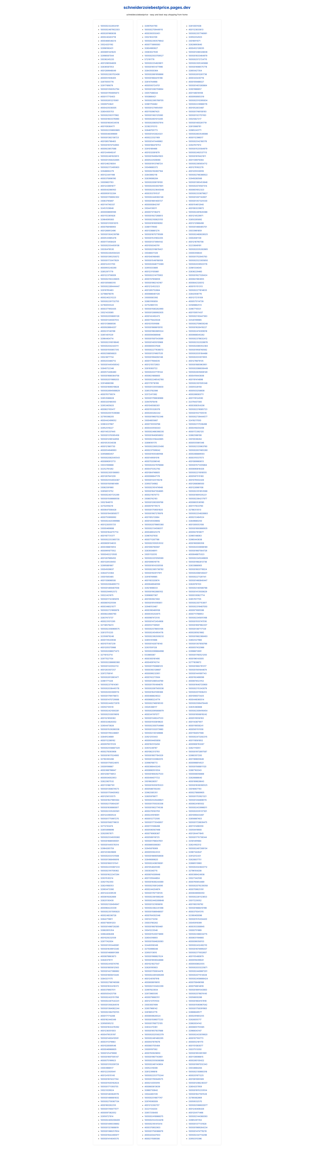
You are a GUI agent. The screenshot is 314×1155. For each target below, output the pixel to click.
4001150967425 (151, 111)
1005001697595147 (109, 1057)
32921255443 (151, 736)
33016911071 (194, 41)
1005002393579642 (154, 41)
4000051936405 (108, 78)
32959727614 (106, 1116)
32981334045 (195, 267)
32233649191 (195, 245)
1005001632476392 (109, 1027)
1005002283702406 (110, 74)
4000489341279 (152, 532)
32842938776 (195, 294)
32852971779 (106, 271)
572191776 (149, 59)
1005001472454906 (153, 621)
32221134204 (150, 1109)
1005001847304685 (153, 491)
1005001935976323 (153, 785)
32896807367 (151, 595)
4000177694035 (152, 361)
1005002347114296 (198, 1135)
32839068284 (151, 178)
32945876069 (151, 848)
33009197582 (150, 1049)
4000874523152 (196, 681)
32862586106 (195, 435)
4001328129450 (108, 562)
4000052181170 (196, 1042)
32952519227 (106, 428)
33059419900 (195, 829)
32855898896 (107, 829)
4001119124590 (196, 398)
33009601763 (106, 182)
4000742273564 (152, 677)
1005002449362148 (153, 197)
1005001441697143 (198, 673)
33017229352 (195, 900)
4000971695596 (196, 610)
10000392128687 (152, 669)
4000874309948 (152, 874)
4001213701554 (151, 1001)
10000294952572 (108, 591)
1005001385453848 (198, 182)
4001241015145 (107, 1075)
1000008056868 (196, 774)
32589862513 (195, 305)
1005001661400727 (153, 201)
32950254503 (195, 37)
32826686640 (195, 777)
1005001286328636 (198, 52)
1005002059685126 (109, 316)
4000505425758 (108, 993)
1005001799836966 (153, 398)
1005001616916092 (153, 223)
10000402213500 (108, 554)
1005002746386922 (198, 174)
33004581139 (195, 238)
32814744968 (150, 81)
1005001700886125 (153, 666)
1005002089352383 (198, 346)
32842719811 (106, 919)
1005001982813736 (198, 562)
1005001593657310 (109, 349)
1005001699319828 (109, 387)
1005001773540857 (153, 822)
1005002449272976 (109, 703)
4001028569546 (108, 1045)
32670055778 (107, 81)
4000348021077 (108, 606)
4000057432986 (196, 647)
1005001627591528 (198, 1094)
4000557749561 (152, 625)
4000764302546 (152, 915)
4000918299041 (196, 960)
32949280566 (195, 178)
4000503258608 (196, 390)
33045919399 (195, 922)
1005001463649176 (109, 1094)
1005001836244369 (153, 882)
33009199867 (106, 766)
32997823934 (151, 989)
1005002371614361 (109, 684)
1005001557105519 (198, 413)
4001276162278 (196, 167)
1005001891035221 (198, 495)
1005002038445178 (109, 688)
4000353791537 (152, 193)
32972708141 (106, 673)
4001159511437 (196, 312)
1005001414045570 (109, 1138)
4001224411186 (107, 174)
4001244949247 (108, 152)
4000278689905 (196, 792)
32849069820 (151, 859)
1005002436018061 (153, 863)
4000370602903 (152, 1127)
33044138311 (150, 208)
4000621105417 (107, 409)
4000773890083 (152, 44)
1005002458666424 (198, 978)
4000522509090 (152, 160)
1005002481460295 (153, 1038)
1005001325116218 (153, 480)
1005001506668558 (109, 498)
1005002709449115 (153, 29)
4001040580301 (152, 405)
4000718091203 (108, 922)
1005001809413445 (109, 975)
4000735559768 (152, 424)
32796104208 (195, 870)
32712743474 (106, 826)
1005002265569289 (154, 975)
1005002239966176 (198, 104)
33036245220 (107, 59)
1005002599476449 (198, 703)
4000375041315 (196, 911)
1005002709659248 (198, 323)
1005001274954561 (153, 107)
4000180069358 (196, 543)
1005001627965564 (109, 800)
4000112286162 (107, 740)
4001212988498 (196, 223)
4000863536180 (196, 502)
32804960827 (151, 48)
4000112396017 (196, 137)
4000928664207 (108, 327)
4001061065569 (196, 1079)
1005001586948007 (153, 911)
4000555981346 (196, 442)
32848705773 (151, 130)
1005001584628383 (153, 941)
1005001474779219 (198, 1131)
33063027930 (151, 52)
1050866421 (150, 96)
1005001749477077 (109, 1109)
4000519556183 (196, 718)
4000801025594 (108, 602)
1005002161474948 (153, 487)
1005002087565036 (154, 688)
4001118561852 (196, 740)
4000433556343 (152, 428)
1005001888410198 (198, 908)
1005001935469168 (153, 454)
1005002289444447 (110, 286)
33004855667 (151, 420)
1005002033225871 (198, 967)
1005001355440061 (109, 945)
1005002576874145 (198, 993)
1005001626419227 (198, 327)
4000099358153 (196, 941)
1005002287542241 (109, 1001)
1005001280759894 (153, 89)
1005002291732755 (109, 301)
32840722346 (107, 368)
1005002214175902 (153, 275)
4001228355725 (108, 524)
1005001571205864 (198, 465)
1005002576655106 (153, 629)
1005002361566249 (153, 897)
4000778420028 (152, 320)
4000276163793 (152, 811)
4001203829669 (108, 852)
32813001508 (195, 26)
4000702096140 (152, 461)
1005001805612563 (109, 967)
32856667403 (195, 818)
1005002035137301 (198, 811)
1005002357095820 (110, 911)
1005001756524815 (109, 762)
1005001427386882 (109, 971)
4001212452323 (152, 286)
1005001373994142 (153, 242)
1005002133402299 (153, 986)
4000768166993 (108, 227)
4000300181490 (152, 658)
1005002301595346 (198, 383)
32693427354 (195, 70)
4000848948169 (152, 584)
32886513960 (195, 863)
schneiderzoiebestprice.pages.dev (157, 7)
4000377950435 (108, 309)
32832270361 (150, 1027)
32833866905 (195, 565)
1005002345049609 (198, 558)
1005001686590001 (109, 841)
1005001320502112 (109, 666)
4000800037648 (152, 346)
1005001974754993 (109, 145)
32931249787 (150, 748)
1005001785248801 (109, 733)
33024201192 (106, 44)
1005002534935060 (110, 837)
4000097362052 (108, 1112)
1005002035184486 (198, 353)
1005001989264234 (198, 1127)
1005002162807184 (153, 171)
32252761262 (106, 469)
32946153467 (150, 606)
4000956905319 (196, 96)
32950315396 (195, 1138)
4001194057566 (196, 733)
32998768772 (151, 762)
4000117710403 (107, 96)
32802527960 (195, 640)
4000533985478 (108, 238)
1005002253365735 (110, 539)
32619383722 (150, 368)
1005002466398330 (154, 431)
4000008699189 (108, 212)
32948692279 (107, 171)
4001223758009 (108, 275)
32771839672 (195, 662)
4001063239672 (196, 208)
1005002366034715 (198, 934)
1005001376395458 (109, 435)
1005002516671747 (153, 1097)
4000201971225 (196, 1075)
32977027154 (106, 658)
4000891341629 (108, 52)
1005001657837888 (153, 1030)
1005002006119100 (153, 182)
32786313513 (195, 509)
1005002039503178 (198, 264)
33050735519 (106, 707)
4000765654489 (196, 882)
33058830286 (195, 997)
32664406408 (107, 934)
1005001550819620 (153, 722)
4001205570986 (108, 647)
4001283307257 (108, 669)
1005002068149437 (198, 573)
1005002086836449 (198, 368)
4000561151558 (196, 729)
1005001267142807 (198, 197)
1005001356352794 (109, 89)
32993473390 (107, 889)
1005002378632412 (198, 338)
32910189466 (150, 148)
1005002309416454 (198, 710)
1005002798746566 (109, 982)
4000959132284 (108, 193)
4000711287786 (151, 539)
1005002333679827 (198, 193)
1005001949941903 (153, 156)
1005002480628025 (198, 234)
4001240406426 (196, 1109)
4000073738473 (152, 212)
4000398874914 (108, 547)
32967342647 (195, 852)
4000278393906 (108, 751)
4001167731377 (107, 535)
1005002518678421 (153, 249)
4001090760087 (152, 547)
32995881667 (106, 565)
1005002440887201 (198, 971)
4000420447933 (152, 1135)
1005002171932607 (198, 952)
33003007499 (151, 1004)
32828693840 (195, 44)
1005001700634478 (153, 971)
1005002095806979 (154, 710)
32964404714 (106, 338)
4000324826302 (108, 722)
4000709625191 (196, 889)
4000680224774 (152, 699)
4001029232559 (108, 937)
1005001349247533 (153, 718)
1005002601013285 (153, 119)
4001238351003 (108, 1030)
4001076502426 (196, 480)
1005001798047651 (153, 841)
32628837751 (195, 859)
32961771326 (106, 681)
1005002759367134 (109, 1101)
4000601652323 (196, 189)
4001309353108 (196, 524)
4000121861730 (107, 446)
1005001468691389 (109, 952)
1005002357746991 (198, 33)
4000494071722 (152, 777)
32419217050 (195, 420)
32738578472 (107, 625)
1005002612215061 (109, 100)
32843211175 (106, 978)
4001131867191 (107, 785)
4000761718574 (107, 394)
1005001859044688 (153, 960)
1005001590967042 (198, 1004)
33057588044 (151, 93)
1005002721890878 (109, 610)
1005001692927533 (153, 774)
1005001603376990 (109, 119)
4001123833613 (196, 29)
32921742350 (106, 882)
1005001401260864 (198, 85)
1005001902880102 (153, 591)
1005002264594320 (110, 253)
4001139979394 (196, 160)
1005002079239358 (198, 885)
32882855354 (107, 930)
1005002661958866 (153, 74)
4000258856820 (108, 353)
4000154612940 (196, 204)
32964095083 (107, 219)
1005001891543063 (198, 989)
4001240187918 (151, 978)
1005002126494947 (109, 904)
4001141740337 (107, 204)
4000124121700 (107, 264)
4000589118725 (152, 837)
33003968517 (106, 1068)
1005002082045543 (110, 457)
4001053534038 (108, 442)
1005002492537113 (198, 152)
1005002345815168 (198, 617)
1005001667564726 (198, 550)
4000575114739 (196, 301)
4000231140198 (107, 331)
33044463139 (151, 1094)
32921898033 (151, 588)
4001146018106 (196, 93)
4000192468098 (196, 677)
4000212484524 (196, 517)
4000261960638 (108, 33)
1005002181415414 (153, 1124)
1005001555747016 (198, 621)
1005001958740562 (198, 349)
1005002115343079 (198, 688)
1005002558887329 (110, 748)
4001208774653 (108, 774)
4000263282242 (152, 413)
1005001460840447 (198, 580)
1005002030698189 (198, 547)
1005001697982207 (198, 625)
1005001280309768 (153, 502)
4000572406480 (108, 372)
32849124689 (107, 736)
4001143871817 (196, 722)
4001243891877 (107, 186)
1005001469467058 (109, 588)
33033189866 (107, 465)
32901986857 (195, 89)
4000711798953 (196, 614)
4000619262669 (108, 897)
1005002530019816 (109, 714)
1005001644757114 (109, 532)
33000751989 (195, 930)
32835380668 (195, 707)
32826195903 (151, 967)
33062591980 (107, 487)
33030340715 (150, 870)
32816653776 (150, 1012)
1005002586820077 (198, 1105)
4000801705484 (152, 1045)
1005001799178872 (109, 696)
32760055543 (107, 305)
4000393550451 (152, 33)
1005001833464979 (198, 55)
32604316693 (151, 937)
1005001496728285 (109, 926)
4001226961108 (196, 487)
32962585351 (151, 792)
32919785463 (106, 290)
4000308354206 (196, 405)
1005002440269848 (154, 900)
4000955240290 (108, 267)
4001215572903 (152, 364)
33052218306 (151, 1068)
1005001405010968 (153, 342)
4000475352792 (152, 469)
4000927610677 (196, 532)
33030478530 (107, 249)
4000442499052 (108, 420)
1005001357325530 (198, 201)
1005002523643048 (154, 189)
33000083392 (151, 297)
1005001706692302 (109, 197)
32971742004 (106, 941)
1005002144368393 (198, 1116)
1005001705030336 (153, 803)
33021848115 (106, 502)
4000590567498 (152, 829)
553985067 (149, 655)
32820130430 (107, 900)
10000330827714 (197, 595)
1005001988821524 (153, 956)
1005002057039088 (110, 413)
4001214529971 (196, 215)
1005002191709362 (109, 870)
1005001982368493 (198, 636)
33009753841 (106, 104)
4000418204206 (196, 428)
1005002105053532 (153, 543)
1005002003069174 (109, 692)
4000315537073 (196, 457)
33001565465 (107, 576)
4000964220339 (108, 908)
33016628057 (150, 781)
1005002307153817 (198, 602)
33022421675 (106, 595)
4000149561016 (151, 457)
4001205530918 (196, 171)
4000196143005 (196, 658)
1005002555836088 (154, 1060)
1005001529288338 (109, 729)
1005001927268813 (153, 215)
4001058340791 (152, 245)
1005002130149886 (153, 733)
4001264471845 (196, 833)
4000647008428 (108, 509)
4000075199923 (108, 1060)
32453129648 (107, 208)
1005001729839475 (198, 822)
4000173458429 (108, 242)
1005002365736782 (154, 569)
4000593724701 (152, 85)
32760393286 (107, 759)
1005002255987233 (110, 867)
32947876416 (150, 402)
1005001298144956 (109, 439)
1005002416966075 (153, 1116)
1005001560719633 (109, 822)
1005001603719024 (198, 569)
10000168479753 (152, 145)
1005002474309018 (198, 331)
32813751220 (106, 632)
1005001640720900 (198, 684)
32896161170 (150, 442)
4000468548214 (108, 41)
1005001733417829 (109, 260)
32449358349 (151, 945)
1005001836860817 (109, 807)
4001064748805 (152, 472)
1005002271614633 (198, 290)
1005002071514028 (198, 975)
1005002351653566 (198, 491)
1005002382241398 (153, 908)
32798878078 (107, 294)
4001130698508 (108, 580)
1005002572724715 (198, 59)
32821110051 (195, 748)
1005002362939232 (154, 636)
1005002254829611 (153, 63)
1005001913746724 (153, 163)
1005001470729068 (109, 699)
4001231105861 (151, 271)
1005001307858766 (198, 643)
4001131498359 (196, 826)
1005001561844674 (198, 669)
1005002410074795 (109, 964)
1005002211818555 (198, 472)
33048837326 (151, 253)
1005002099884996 (154, 651)
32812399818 (150, 1071)
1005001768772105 (153, 1023)
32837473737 (106, 617)
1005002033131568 (109, 856)
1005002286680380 (110, 662)
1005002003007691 (153, 186)
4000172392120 (196, 431)
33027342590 (195, 878)
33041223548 (151, 930)
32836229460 (195, 271)
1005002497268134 (198, 848)
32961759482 (150, 104)
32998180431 (106, 48)
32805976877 (151, 796)
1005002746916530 (153, 703)
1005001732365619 (109, 599)
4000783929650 (152, 1053)
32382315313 (150, 126)
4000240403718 (108, 37)
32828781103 (195, 584)
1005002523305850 (198, 260)
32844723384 (107, 573)
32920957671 (106, 833)
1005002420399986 (110, 521)
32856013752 (106, 491)
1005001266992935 (153, 312)
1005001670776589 (153, 234)
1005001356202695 (109, 160)
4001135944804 (152, 878)
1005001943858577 (109, 513)
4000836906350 (196, 893)
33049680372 (151, 167)
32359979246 (107, 636)
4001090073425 (196, 696)
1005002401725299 (109, 495)
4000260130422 (196, 1060)
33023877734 (107, 357)
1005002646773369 (154, 264)
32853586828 (107, 398)
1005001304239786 (109, 234)
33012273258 (150, 919)
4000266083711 (196, 394)
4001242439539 (108, 893)
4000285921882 (196, 632)
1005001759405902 (109, 792)
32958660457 (107, 454)
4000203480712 (108, 361)
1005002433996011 (198, 807)
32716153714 (106, 655)
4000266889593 (196, 454)
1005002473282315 (198, 736)
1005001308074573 (109, 789)
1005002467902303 (110, 29)
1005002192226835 (109, 279)
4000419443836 (196, 375)
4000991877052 (108, 550)
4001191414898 (196, 379)
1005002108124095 (153, 885)
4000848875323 (196, 554)
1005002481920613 (109, 156)
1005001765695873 (109, 93)
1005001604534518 (109, 122)
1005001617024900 (109, 755)
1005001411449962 (153, 141)
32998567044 (107, 55)
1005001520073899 (153, 934)
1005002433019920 (198, 1034)
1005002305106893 (109, 472)
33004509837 (107, 569)
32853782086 (151, 390)
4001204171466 (196, 1112)
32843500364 (151, 70)
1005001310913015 (109, 223)
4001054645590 (152, 867)
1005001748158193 (197, 111)
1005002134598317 (153, 528)
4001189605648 (196, 759)
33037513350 (195, 1049)
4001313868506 (108, 323)
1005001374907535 (153, 353)
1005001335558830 (153, 387)
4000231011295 (107, 621)
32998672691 (195, 651)
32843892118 (150, 174)
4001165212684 (151, 517)
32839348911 (150, 550)
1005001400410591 (109, 1038)
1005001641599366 (153, 692)
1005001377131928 (197, 1124)
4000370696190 (108, 178)
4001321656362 (108, 718)
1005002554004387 (110, 480)
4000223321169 (152, 137)
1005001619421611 (197, 156)
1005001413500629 (198, 591)
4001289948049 (108, 70)
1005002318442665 (153, 439)
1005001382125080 (153, 115)
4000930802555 (196, 964)
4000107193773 (196, 1038)
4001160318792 (196, 904)
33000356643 (195, 253)
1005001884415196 (153, 78)
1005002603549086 (198, 134)
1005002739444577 (198, 416)
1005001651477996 (153, 67)
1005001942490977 (109, 1135)
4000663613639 (152, 1086)
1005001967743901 (153, 1057)
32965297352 (195, 1120)
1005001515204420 (198, 919)
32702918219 (106, 506)
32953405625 (107, 405)
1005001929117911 (153, 573)
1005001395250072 (109, 256)
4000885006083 (152, 844)
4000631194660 (196, 937)
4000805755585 (196, 1027)
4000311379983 (108, 1042)
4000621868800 (152, 375)
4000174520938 (108, 640)
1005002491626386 (198, 212)
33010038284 (195, 439)
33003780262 (151, 922)
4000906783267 (196, 744)
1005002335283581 (109, 811)
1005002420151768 (109, 997)
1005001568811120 (197, 766)
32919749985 (150, 576)
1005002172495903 (109, 167)
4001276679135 (196, 361)
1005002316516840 (109, 342)
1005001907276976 (153, 513)
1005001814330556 (153, 565)
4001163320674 (151, 580)
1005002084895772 (109, 584)
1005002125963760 (198, 446)
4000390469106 (152, 610)
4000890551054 (152, 770)
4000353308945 (196, 926)
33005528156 (195, 387)
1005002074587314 (198, 186)
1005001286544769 (153, 681)
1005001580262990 (153, 309)
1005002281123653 (198, 897)
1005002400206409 (110, 1120)
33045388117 (150, 707)
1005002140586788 (198, 588)
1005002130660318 (198, 1071)
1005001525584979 (198, 148)
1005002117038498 (198, 424)
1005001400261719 (198, 122)
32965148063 (195, 535)
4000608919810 (152, 982)
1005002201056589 (153, 558)
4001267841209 (108, 476)
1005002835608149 (198, 372)
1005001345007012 (109, 320)
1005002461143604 (153, 1064)
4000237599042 (152, 450)
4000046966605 (108, 1049)
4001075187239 (107, 643)
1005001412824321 (153, 134)
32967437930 (151, 535)
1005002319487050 (198, 606)
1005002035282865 (198, 249)
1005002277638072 (153, 349)
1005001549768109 (153, 260)
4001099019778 (151, 562)
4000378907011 (107, 989)
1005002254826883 (198, 513)
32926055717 (195, 1019)
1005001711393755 (109, 1086)
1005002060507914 (153, 122)
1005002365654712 (198, 163)
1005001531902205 (153, 238)
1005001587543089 (153, 338)
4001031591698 (151, 323)
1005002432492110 (198, 945)
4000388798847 (108, 770)
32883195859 (151, 301)
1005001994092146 (153, 357)
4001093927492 (152, 599)
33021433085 (107, 312)
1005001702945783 (198, 256)
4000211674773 (151, 495)
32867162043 (195, 770)
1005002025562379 (154, 1034)
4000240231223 (108, 297)
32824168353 (107, 885)
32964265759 (107, 848)
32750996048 (151, 949)
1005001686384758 (109, 375)
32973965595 (151, 993)
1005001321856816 (153, 904)
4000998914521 (196, 762)
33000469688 (107, 528)
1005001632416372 (109, 986)
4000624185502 (196, 803)
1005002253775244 (154, 1075)
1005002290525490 (154, 446)
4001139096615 (196, 1057)
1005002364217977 (198, 498)
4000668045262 (196, 335)
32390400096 (195, 915)
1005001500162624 (109, 1083)
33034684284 (195, 1068)
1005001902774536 (153, 807)
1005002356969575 (110, 629)
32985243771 (195, 130)
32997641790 (150, 26)
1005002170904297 (109, 803)
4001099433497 (196, 815)
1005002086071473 (109, 651)
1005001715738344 (198, 837)
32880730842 (151, 1090)
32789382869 (195, 1097)
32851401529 (106, 335)
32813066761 (195, 126)
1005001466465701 (198, 227)
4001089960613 (196, 461)
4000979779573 (152, 506)
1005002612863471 (109, 677)
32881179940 (150, 227)
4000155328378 (152, 409)
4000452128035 (196, 48)
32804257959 (195, 1086)
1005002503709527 (154, 55)
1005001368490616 (109, 859)
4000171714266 (107, 1016)
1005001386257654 (109, 1131)
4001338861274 (151, 230)
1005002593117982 (109, 115)
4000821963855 (196, 279)
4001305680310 (108, 282)
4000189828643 (196, 781)
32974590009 (151, 1101)
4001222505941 (108, 1071)
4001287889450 (108, 558)
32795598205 (107, 416)
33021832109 (150, 37)
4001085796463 (108, 141)
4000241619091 (151, 815)
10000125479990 (108, 1053)
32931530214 (106, 878)
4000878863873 (108, 956)
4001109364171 (107, 126)
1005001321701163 (197, 115)
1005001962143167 (153, 282)
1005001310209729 (109, 1064)
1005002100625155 (153, 219)
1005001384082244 (109, 1008)
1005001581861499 (109, 483)
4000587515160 (196, 476)
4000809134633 (108, 543)
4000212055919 (152, 1083)
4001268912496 (108, 230)
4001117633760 (196, 506)
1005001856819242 (198, 714)
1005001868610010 (153, 327)
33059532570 (195, 1101)
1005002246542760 (154, 379)
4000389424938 (196, 874)
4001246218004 (108, 163)
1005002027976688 (154, 465)
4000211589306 (152, 1138)
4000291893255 (196, 1016)
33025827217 (195, 119)
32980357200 (195, 755)
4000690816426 (196, 469)
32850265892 (195, 219)
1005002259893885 (110, 130)
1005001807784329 (153, 755)
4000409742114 (151, 662)
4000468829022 (152, 696)
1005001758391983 (198, 1008)
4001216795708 (196, 242)
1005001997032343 (198, 1064)
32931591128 (150, 647)
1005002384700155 (109, 1012)
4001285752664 (152, 290)
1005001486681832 (109, 1097)
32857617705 (195, 599)
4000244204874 (152, 889)
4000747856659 (152, 279)
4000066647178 (152, 476)
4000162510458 (152, 744)
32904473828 (107, 725)
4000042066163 (108, 189)
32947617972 (195, 145)
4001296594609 (108, 63)
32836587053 (107, 67)
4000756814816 (196, 986)
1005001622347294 (109, 874)
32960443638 (195, 539)
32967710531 (195, 309)
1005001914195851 (153, 602)
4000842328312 (196, 282)
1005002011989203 (109, 379)
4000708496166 (196, 982)
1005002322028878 (198, 342)
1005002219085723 (198, 409)
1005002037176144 (153, 372)
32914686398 (107, 383)
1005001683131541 (109, 863)
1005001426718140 (153, 643)
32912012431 (195, 856)
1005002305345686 (198, 63)
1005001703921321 (198, 796)
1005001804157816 (198, 1001)
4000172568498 (152, 826)
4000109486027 (196, 81)
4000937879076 (152, 1042)
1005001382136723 (109, 137)
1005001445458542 (109, 364)
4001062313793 (152, 751)
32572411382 (150, 394)
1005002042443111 (109, 346)
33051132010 (150, 554)
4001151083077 (196, 1045)
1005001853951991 (198, 1053)
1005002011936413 (198, 692)
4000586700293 (152, 789)
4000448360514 (196, 699)
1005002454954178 (153, 632)
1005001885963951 (198, 364)
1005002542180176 (198, 141)
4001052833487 (196, 107)
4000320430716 (196, 78)
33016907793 (195, 789)
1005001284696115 (198, 800)
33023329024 (107, 1090)
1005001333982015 (153, 759)
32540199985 (195, 320)
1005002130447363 (198, 316)
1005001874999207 (198, 949)
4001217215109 (196, 297)
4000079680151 (152, 997)
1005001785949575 (153, 1079)
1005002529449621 (153, 800)
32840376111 (106, 960)
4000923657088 (108, 148)
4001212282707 (151, 1105)
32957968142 (150, 1008)
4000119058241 (196, 725)
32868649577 (195, 1012)
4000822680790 (108, 614)
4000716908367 (152, 833)
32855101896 (150, 640)
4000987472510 (152, 617)
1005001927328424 (198, 275)
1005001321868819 (109, 1127)
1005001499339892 (109, 1124)
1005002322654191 (109, 26)
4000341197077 (151, 714)
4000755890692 (108, 517)
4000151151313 (196, 286)
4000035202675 (152, 614)
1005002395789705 (154, 100)
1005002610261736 (198, 74)
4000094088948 (152, 335)
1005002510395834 (198, 100)
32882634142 (195, 1023)
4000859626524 (152, 1016)
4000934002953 (108, 777)
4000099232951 (152, 673)
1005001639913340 (109, 949)
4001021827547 (151, 964)
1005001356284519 (109, 1004)
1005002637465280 (198, 450)
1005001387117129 (197, 629)
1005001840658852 (153, 435)
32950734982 (151, 483)
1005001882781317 (197, 666)
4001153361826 (107, 215)
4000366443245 (152, 766)
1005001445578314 (109, 844)
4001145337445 (107, 431)
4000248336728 (108, 915)
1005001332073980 (153, 729)
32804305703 (107, 111)
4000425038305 (108, 107)
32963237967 (107, 424)
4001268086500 (196, 483)
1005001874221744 (109, 1079)
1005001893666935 (198, 528)
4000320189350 (108, 402)
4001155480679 (196, 956)
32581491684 (195, 841)
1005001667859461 (153, 926)
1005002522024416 (153, 1120)
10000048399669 (108, 134)
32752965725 (151, 305)
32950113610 (150, 952)
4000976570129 (108, 744)
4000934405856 (152, 740)
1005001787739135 (153, 893)
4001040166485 (152, 256)
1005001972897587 (198, 751)
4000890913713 (108, 461)
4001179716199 (151, 383)
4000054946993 (108, 450)
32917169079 (106, 85)
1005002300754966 (154, 725)
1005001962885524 (153, 331)
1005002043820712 (198, 867)
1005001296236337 (198, 1083)
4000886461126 (152, 294)
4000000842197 (152, 204)
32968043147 (195, 1030)
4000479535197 (108, 1034)
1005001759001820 (153, 509)
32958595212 (107, 1023)
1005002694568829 (110, 390)
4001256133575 (108, 796)
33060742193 (150, 498)
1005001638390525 (198, 785)
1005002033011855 (198, 357)
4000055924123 (152, 852)
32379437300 (195, 402)
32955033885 (151, 267)
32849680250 (195, 521)
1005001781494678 (153, 684)
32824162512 (195, 844)
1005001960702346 (153, 416)
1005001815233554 (198, 1090)
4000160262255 (108, 1105)
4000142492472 (152, 316)
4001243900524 (108, 815)
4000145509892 (152, 521)
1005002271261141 (197, 576)
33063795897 (107, 201)
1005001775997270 (109, 818)
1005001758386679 (153, 1131)
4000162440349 (108, 1019)
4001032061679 (152, 152)
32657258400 (151, 1112)
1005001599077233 (153, 1019)
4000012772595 (152, 818)
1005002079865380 (154, 524)
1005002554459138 (109, 245)
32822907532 (107, 781)
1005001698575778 (198, 67)
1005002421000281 (109, 710)
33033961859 (195, 230)
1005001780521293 (198, 655)
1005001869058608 (153, 856)
